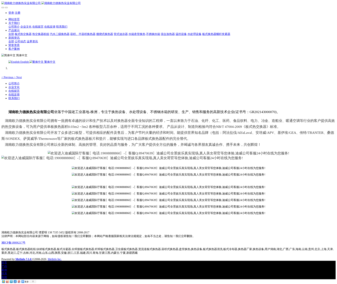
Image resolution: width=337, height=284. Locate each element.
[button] (7, 77)
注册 (17, 12)
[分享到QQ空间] (3, 281)
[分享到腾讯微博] (11, 281)
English (24, 61)
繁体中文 (49, 61)
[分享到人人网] (15, 281)
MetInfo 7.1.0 (23, 259)
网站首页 (14, 19)
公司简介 (14, 83)
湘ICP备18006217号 (13, 242)
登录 (11, 12)
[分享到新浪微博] (7, 281)
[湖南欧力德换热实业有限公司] (168, 3)
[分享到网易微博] (19, 281)
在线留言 (14, 90)
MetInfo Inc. (55, 259)
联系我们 (14, 98)
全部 (11, 34)
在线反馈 (14, 94)
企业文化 (14, 87)
